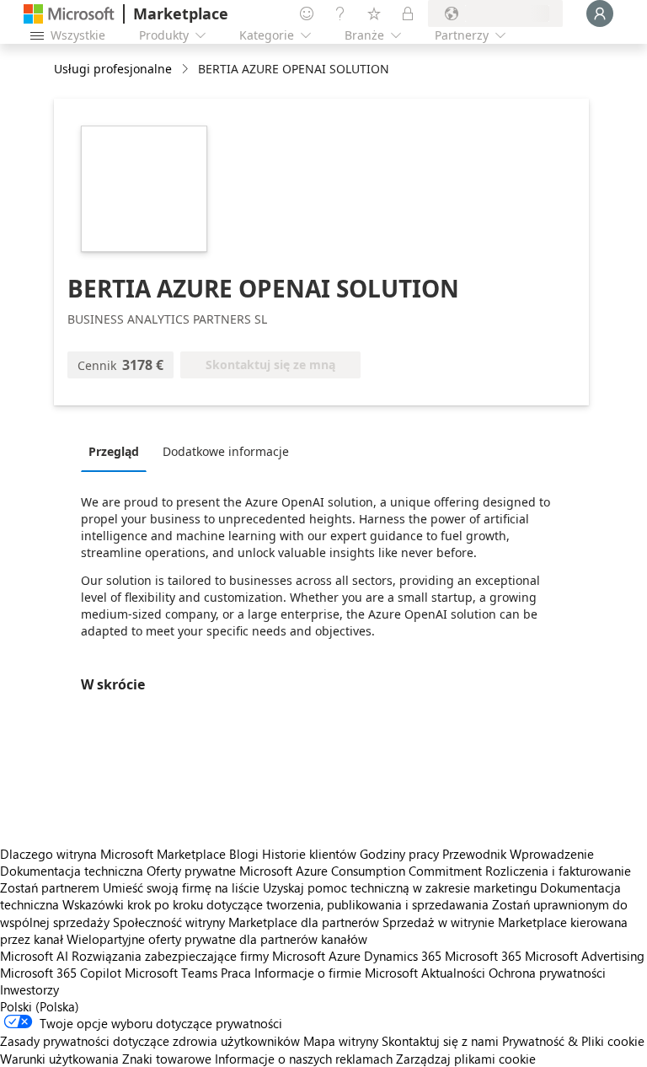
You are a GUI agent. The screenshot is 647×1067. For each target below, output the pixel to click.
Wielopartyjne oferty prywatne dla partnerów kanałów (217, 938)
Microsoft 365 (483, 955)
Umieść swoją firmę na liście (181, 887)
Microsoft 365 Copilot (60, 972)
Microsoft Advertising (584, 955)
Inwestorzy (29, 989)
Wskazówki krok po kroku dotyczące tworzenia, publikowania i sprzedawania (275, 904)
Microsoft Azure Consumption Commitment (362, 870)
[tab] (118, 450)
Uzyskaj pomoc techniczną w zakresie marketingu (400, 887)
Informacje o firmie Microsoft (336, 972)
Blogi (244, 853)
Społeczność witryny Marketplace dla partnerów (246, 922)
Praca (236, 972)
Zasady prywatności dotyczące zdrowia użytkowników (150, 1040)
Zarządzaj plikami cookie (466, 1058)
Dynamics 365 (402, 955)
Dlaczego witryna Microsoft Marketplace (113, 853)
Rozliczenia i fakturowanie (558, 870)
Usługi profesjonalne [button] (113, 69)
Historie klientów (309, 853)
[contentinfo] (186, 69)
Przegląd (113, 451)
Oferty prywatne (191, 870)
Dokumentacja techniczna (71, 870)
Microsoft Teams (171, 972)
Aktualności (453, 972)
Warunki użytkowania (59, 1058)
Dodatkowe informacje (226, 451)
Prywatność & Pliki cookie (573, 1040)
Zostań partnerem (49, 887)
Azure (345, 955)
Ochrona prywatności (547, 972)
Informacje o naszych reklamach (304, 1058)
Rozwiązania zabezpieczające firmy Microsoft (198, 955)
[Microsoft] (69, 14)
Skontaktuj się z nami (440, 1040)
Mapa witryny (340, 1040)
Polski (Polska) (39, 1006)
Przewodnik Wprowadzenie (518, 853)
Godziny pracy (399, 853)
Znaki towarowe (166, 1058)
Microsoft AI (34, 955)
